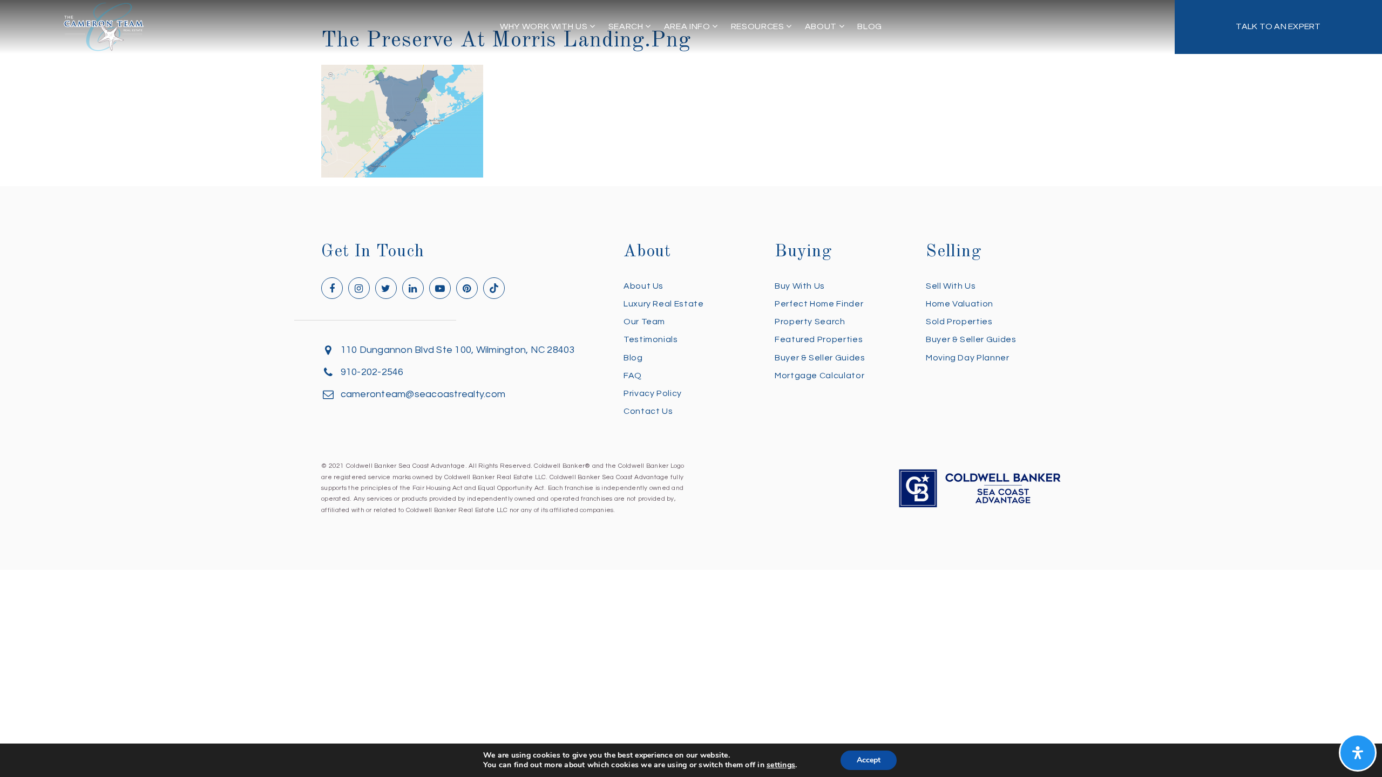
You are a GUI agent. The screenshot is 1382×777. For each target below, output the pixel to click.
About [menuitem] (822, 26)
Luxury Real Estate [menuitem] (664, 303)
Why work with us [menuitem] (545, 26)
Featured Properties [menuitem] (819, 339)
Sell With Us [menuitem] (951, 286)
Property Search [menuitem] (810, 321)
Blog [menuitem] (869, 26)
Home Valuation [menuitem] (959, 303)
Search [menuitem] (626, 26)
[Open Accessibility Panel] (1358, 753)
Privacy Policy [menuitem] (653, 393)
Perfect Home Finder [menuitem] (819, 303)
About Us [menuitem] (643, 286)
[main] (691, 89)
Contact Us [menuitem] (648, 411)
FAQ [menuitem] (633, 375)
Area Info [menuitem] (688, 26)
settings (781, 765)
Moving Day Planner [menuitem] (968, 357)
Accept (868, 760)
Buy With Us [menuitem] (800, 286)
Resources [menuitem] (758, 26)
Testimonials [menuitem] (651, 339)
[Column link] (1278, 27)
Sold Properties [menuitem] (959, 321)
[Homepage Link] (104, 26)
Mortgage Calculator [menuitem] (819, 375)
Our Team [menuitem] (644, 321)
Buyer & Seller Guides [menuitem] (820, 357)
